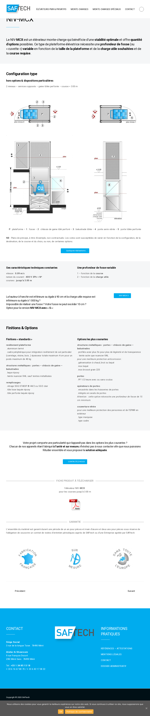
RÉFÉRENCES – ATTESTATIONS (116, 648)
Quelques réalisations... (76, 251)
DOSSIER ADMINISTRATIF (113, 666)
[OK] (146, 708)
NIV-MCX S (124, 295)
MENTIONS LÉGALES (111, 654)
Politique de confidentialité (79, 711)
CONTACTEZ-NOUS (76, 461)
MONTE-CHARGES (79, 9)
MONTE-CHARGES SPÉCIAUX (107, 9)
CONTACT (130, 9)
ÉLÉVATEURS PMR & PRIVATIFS (51, 9)
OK (60, 711)
